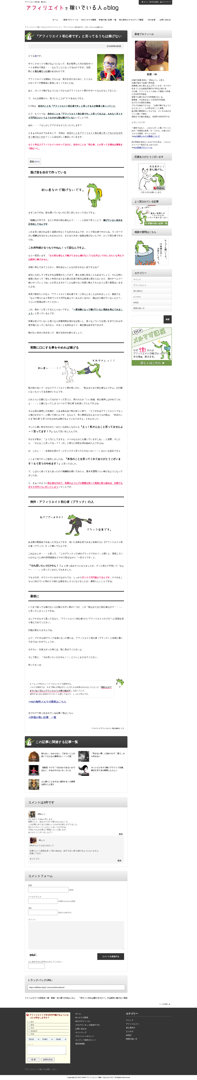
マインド (57, 27)
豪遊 (32, 1025)
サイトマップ (166, 2)
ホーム (145, 2)
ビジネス (137, 297)
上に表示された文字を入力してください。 (46, 962)
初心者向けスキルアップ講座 (131, 20)
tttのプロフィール (82, 1021)
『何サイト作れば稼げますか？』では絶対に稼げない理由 (103, 997)
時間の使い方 (139, 308)
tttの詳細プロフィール (142, 147)
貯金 (32, 1028)
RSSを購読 (155, 2)
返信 (121, 834)
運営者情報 (80, 1044)
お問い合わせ (165, 20)
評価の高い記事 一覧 (107, 20)
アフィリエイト (106, 728)
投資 (32, 1034)
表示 (37, 162)
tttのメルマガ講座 (88, 20)
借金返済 (34, 1031)
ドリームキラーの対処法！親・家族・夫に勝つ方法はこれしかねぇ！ (50, 997)
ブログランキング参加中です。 (88, 1025)
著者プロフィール (70, 20)
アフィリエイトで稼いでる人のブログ (38, 27)
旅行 (32, 1022)
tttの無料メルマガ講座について (146, 136)
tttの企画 (151, 20)
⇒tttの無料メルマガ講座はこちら (47, 701)
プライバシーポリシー (84, 1036)
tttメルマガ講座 (81, 1017)
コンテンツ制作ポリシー (85, 1040)
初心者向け (116, 728)
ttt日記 (136, 302)
